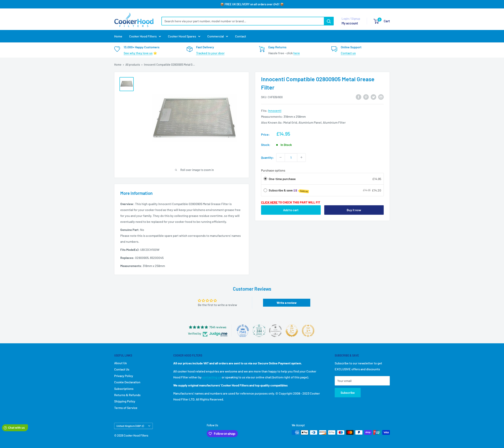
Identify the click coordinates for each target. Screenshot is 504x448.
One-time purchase (282, 178)
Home (118, 36)
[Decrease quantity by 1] (280, 157)
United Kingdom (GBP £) (130, 425)
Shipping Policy (124, 401)
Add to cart (290, 210)
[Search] (329, 21)
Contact (240, 36)
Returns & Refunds (127, 395)
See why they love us (138, 53)
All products (132, 64)
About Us (120, 363)
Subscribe (348, 392)
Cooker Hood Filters (143, 36)
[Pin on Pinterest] (366, 97)
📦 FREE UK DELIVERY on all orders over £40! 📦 (252, 4)
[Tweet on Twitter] (373, 97)
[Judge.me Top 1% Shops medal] (291, 330)
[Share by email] (381, 97)
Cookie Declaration (127, 382)
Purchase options (273, 170)
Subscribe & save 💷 (288, 190)
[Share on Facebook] (358, 97)
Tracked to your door (210, 53)
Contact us (348, 53)
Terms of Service (125, 408)
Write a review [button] (287, 302)
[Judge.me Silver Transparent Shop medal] (275, 330)
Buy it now (354, 210)
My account (350, 23)
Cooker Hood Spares (182, 36)
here (296, 53)
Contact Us (121, 369)
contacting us (211, 377)
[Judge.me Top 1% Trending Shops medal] (308, 330)
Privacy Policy (123, 376)
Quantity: (267, 157)
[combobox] (242, 21)
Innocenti (274, 110)
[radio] (265, 178)
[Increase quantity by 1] (301, 157)
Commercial (215, 36)
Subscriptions (123, 388)
